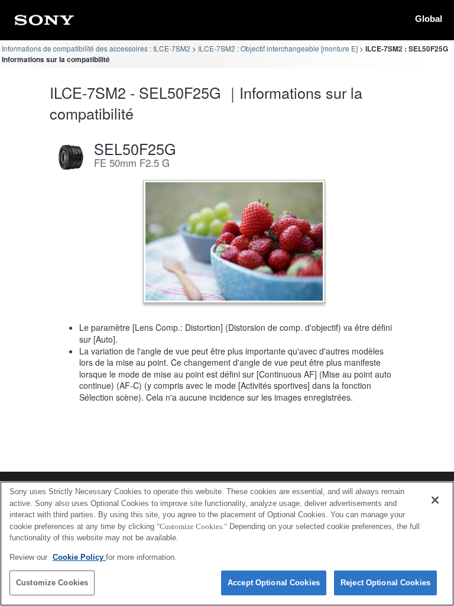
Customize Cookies (52, 582)
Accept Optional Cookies (274, 582)
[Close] (435, 500)
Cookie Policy (79, 557)
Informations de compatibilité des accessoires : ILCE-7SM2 (96, 48)
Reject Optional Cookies (385, 582)
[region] (227, 543)
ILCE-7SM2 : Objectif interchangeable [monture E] (278, 48)
